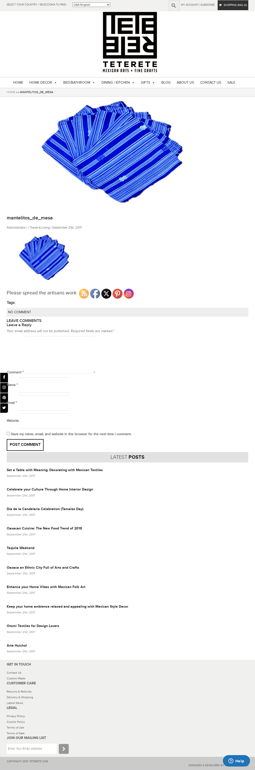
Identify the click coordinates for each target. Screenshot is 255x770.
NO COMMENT (19, 312)
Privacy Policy (16, 716)
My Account (189, 4)
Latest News (15, 703)
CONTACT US (210, 83)
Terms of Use (15, 727)
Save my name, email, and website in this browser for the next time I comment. (71, 434)
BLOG (166, 83)
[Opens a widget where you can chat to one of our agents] (236, 761)
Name (12, 385)
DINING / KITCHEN (115, 83)
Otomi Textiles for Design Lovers (33, 626)
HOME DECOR (40, 83)
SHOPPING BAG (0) (234, 5)
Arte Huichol (17, 645)
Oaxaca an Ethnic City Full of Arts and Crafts (43, 567)
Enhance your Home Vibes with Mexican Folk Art (46, 587)
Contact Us (14, 672)
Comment (15, 372)
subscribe (207, 4)
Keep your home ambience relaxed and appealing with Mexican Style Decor (67, 606)
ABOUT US (185, 83)
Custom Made (16, 678)
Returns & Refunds (19, 691)
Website (13, 421)
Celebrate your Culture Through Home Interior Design (50, 489)
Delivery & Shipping (20, 697)
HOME (18, 83)
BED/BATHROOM (76, 83)
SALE (231, 83)
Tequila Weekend (20, 548)
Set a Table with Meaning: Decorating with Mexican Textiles (55, 470)
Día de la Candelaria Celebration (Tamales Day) (45, 509)
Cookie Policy (16, 722)
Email (12, 403)
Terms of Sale (16, 733)
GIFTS (145, 83)
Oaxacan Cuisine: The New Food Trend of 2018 (44, 528)
